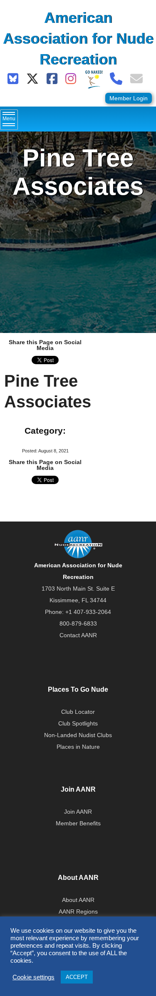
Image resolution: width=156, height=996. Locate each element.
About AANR (78, 900)
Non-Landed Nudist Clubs (78, 735)
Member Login (128, 98)
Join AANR (78, 811)
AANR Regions (78, 911)
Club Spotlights (78, 723)
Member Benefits (78, 823)
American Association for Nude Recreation (78, 38)
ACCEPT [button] (77, 977)
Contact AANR (78, 635)
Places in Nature (78, 746)
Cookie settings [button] (33, 977)
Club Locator (78, 711)
